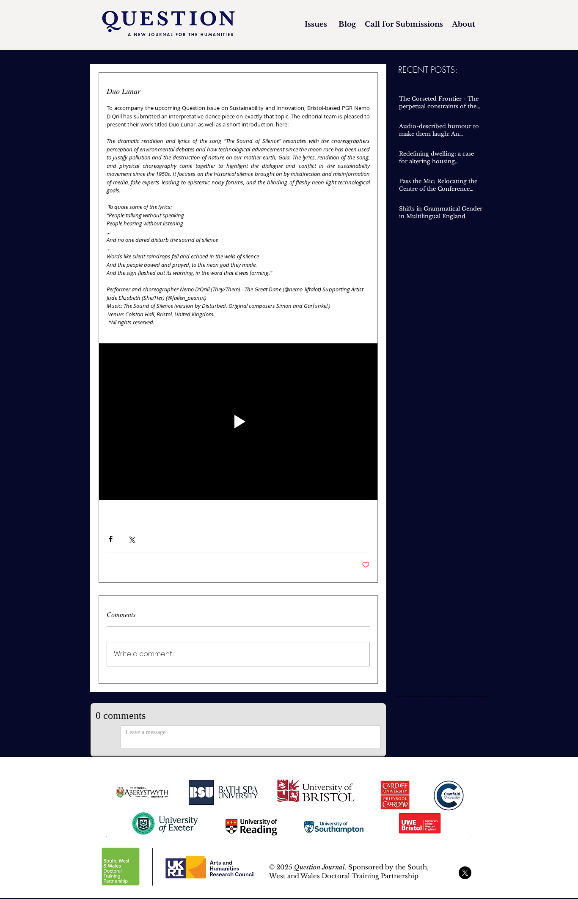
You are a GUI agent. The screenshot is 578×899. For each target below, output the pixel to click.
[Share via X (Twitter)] (131, 539)
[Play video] (238, 421)
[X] (465, 872)
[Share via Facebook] (111, 539)
